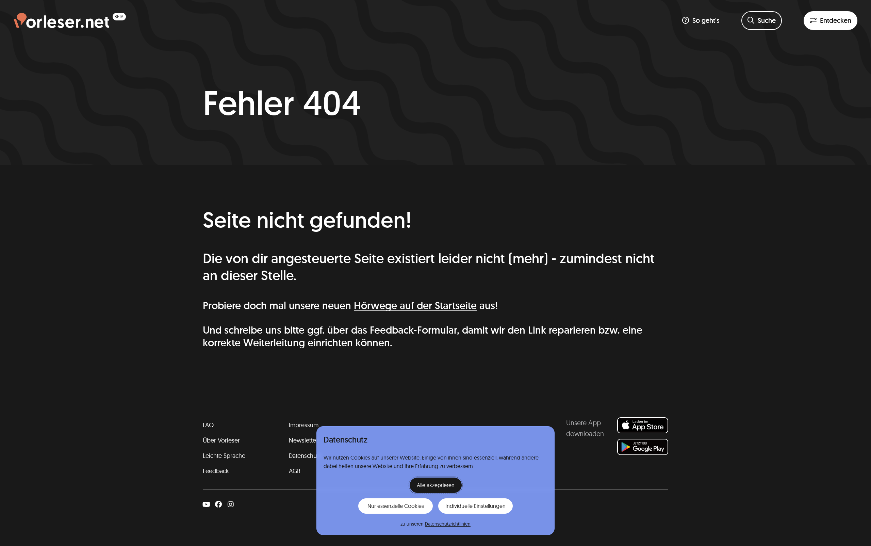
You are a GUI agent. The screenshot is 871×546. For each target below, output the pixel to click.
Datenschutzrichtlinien (448, 524)
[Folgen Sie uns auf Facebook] (218, 504)
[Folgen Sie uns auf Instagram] (230, 504)
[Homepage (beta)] (70, 20)
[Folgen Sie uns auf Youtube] (206, 504)
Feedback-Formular (413, 330)
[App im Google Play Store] (642, 447)
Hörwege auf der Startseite (415, 305)
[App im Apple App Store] (642, 425)
